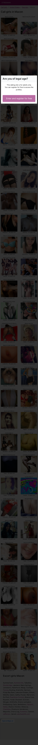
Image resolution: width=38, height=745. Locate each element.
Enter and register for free (19, 98)
